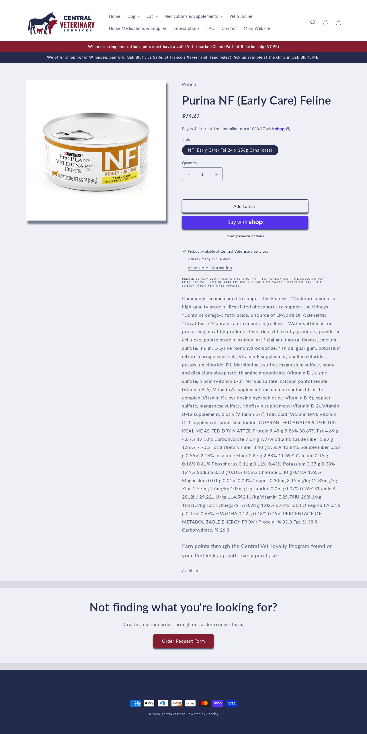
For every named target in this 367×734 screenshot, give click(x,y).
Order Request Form (183, 641)
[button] (133, 16)
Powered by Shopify (203, 714)
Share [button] (194, 570)
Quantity (189, 163)
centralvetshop (174, 714)
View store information (210, 267)
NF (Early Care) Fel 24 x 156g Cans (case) (230, 150)
